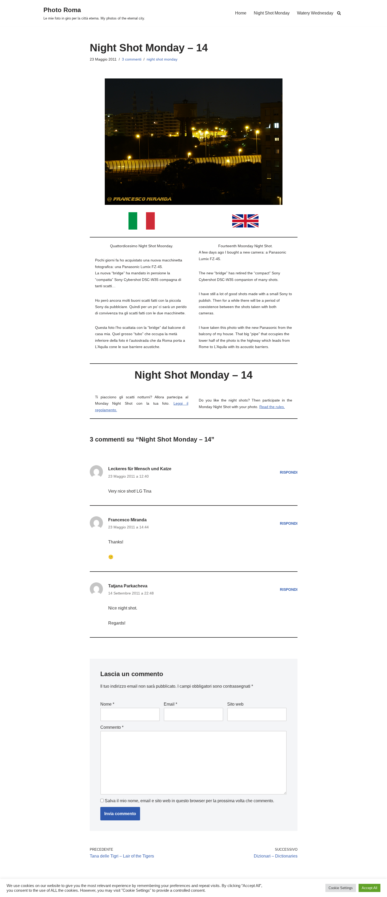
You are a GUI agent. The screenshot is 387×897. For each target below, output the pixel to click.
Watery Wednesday (315, 13)
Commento (111, 727)
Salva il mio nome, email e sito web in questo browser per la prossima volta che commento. (189, 801)
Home (240, 13)
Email (170, 704)
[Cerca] (339, 13)
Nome (107, 704)
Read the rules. (272, 407)
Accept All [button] (369, 888)
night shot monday (162, 59)
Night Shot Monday (272, 13)
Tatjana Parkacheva (127, 586)
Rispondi (288, 472)
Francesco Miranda (127, 520)
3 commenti (131, 59)
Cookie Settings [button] (341, 888)
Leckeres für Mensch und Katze (139, 469)
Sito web (235, 704)
